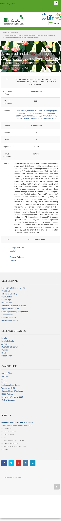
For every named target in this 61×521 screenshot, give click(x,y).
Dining (4, 382)
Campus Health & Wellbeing (12, 391)
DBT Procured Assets (9, 321)
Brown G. (19, 116)
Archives (4, 449)
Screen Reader (7, 315)
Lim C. (43, 116)
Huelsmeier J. (40, 113)
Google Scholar (17, 248)
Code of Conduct (7, 400)
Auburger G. (51, 116)
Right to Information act (10, 309)
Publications (14, 32)
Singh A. (31, 113)
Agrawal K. (23, 113)
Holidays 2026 (7, 303)
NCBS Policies (7, 394)
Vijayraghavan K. (23, 118)
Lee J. (38, 116)
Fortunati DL (32, 111)
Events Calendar (7, 341)
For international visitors (10, 385)
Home (5, 32)
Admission (5, 344)
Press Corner (6, 356)
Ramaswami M (36, 118)
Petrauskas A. (21, 111)
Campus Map (6, 297)
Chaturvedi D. (29, 116)
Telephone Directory (9, 294)
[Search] (56, 3)
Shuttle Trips (6, 300)
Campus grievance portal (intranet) (14, 312)
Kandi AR (41, 111)
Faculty (4, 338)
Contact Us (5, 291)
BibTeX (13, 251)
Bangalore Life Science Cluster (13, 288)
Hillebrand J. (51, 113)
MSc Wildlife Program (9, 347)
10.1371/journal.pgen (36, 240)
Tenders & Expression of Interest (13, 306)
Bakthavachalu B (49, 118)
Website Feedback (8, 318)
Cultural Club (6, 373)
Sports (3, 379)
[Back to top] (57, 487)
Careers (4, 350)
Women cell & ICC (8, 388)
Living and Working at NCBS (12, 397)
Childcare (5, 376)
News (3, 353)
